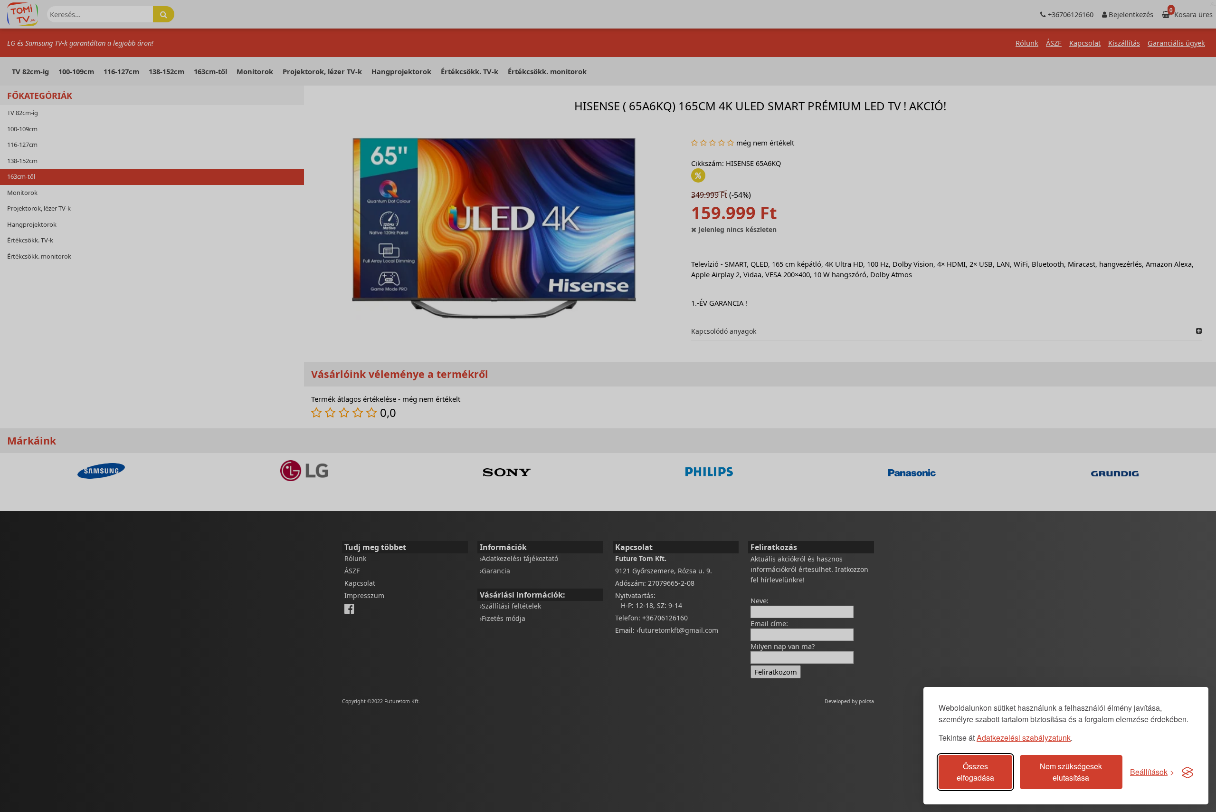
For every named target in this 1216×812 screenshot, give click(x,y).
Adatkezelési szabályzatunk (1024, 737)
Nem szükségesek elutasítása (1071, 772)
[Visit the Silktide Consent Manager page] (1187, 772)
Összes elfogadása (975, 772)
